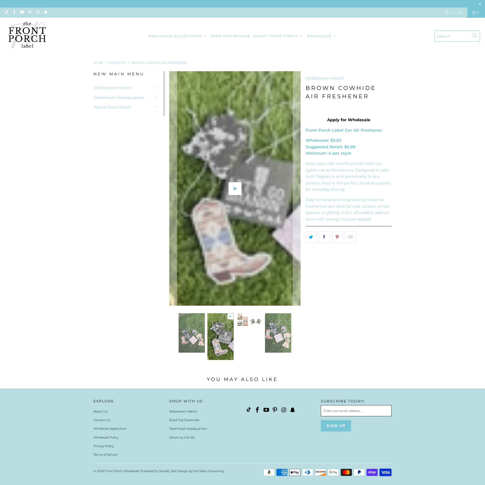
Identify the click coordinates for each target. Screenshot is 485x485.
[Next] (297, 104)
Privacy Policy (103, 326)
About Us (100, 291)
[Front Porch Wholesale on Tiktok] (6, 12)
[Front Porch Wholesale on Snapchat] (45, 12)
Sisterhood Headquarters (119, 97)
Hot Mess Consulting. (208, 351)
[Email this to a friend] (350, 237)
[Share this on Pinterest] (337, 237)
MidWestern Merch (325, 78)
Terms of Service (105, 334)
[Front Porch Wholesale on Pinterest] (30, 12)
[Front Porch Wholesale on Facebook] (14, 12)
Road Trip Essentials (184, 300)
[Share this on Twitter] (311, 237)
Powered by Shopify (155, 351)
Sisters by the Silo (182, 317)
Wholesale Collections (175, 36)
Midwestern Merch (113, 87)
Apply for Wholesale (348, 119)
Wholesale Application (110, 308)
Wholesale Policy (105, 317)
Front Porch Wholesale (122, 351)
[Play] (235, 104)
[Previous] (173, 104)
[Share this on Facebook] (324, 237)
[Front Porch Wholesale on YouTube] (22, 12)
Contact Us (101, 300)
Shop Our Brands (230, 36)
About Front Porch (276, 36)
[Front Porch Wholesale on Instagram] (37, 12)
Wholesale (320, 36)
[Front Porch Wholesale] (28, 36)
